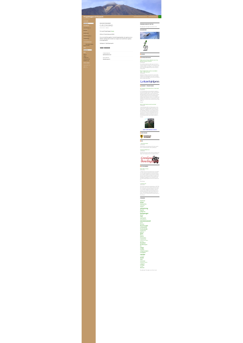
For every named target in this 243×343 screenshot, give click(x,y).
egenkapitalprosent (143, 219)
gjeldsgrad (107, 47)
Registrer (85, 54)
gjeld (102, 47)
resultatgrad (142, 256)
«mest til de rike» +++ (87, 27)
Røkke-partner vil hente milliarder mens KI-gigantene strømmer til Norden (149, 61)
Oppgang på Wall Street (145, 149)
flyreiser (142, 224)
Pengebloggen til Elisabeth (93, 17)
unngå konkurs (142, 263)
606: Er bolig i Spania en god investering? (148, 104)
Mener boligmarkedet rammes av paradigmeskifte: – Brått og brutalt (149, 71)
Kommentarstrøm (87, 59)
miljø (142, 248)
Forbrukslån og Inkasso (87, 35)
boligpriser (142, 211)
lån (141, 246)
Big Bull (142, 210)
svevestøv (142, 261)
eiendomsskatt (145, 221)
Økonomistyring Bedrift (105, 23)
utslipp (142, 265)
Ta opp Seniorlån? (86, 38)
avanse (142, 206)
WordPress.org (86, 60)
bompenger (144, 213)
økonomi (142, 267)
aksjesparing (143, 204)
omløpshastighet (144, 251)
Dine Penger (144, 132)
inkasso (142, 236)
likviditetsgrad (143, 244)
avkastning (144, 208)
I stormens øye (143, 183)
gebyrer (142, 232)
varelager (141, 266)
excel (141, 222)
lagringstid (142, 241)
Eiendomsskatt (86, 33)
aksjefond (142, 200)
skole (141, 259)
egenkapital (143, 218)
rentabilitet (143, 252)
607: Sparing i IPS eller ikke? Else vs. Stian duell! (149, 88)
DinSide (143, 54)
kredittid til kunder (143, 239)
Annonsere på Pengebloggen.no (140, 16)
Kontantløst (143, 238)
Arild (108, 27)
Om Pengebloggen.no (153, 16)
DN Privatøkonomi (146, 57)
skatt (142, 258)
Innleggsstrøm (86, 57)
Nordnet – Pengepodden (147, 85)
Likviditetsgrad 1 (106, 58)
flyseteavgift (144, 226)
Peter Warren (144, 166)
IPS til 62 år (85, 30)
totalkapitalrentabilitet (143, 262)
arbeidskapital (142, 205)
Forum (112, 31)
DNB (141, 216)
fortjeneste (143, 230)
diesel (141, 215)
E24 (142, 141)
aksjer (142, 202)
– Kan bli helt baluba (144, 143)
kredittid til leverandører (144, 240)
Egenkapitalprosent (107, 54)
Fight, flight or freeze (144, 168)
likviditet (143, 243)
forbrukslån (143, 229)
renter (142, 254)
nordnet (142, 249)
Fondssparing (143, 227)
